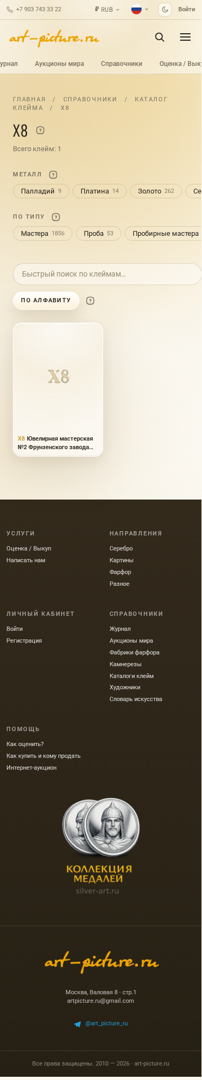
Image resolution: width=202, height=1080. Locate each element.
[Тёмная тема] (165, 10)
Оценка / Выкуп (28, 548)
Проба (98, 233)
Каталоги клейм (132, 676)
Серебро (121, 548)
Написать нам (25, 560)
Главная (29, 99)
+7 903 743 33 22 (38, 9)
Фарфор (120, 572)
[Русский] (140, 9)
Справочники (121, 64)
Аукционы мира (59, 64)
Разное (119, 583)
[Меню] (185, 37)
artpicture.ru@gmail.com (100, 1000)
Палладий (41, 191)
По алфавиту (46, 300)
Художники (125, 687)
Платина (100, 191)
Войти (186, 9)
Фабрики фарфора (135, 652)
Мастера (42, 233)
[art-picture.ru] (53, 37)
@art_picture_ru (106, 1023)
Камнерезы (126, 664)
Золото (156, 191)
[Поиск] (159, 37)
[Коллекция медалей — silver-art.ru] (101, 846)
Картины (122, 560)
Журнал (120, 628)
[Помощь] (40, 130)
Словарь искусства (136, 699)
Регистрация (24, 640)
